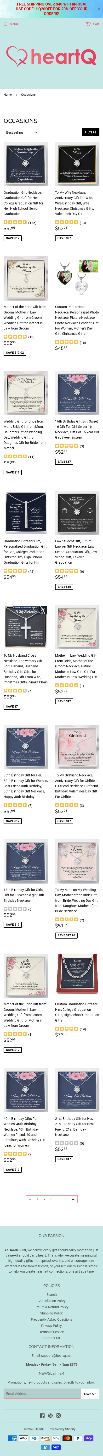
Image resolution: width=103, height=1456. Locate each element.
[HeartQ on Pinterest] (50, 1416)
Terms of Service (52, 1332)
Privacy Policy (51, 1326)
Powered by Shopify (62, 1429)
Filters (90, 132)
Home (8, 94)
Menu (14, 24)
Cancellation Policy (52, 1301)
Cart (95, 24)
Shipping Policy (51, 1313)
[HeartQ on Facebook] (42, 1416)
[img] (15, 222)
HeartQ (39, 1429)
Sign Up (90, 1394)
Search (51, 1295)
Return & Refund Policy (51, 1307)
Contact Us (51, 1338)
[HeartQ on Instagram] (58, 1416)
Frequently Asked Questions (51, 1319)
